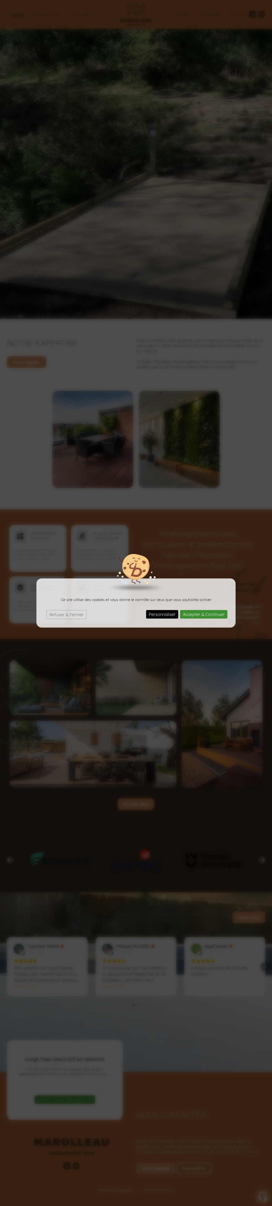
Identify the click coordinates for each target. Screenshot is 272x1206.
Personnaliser (162, 614)
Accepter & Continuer (204, 614)
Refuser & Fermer (66, 614)
